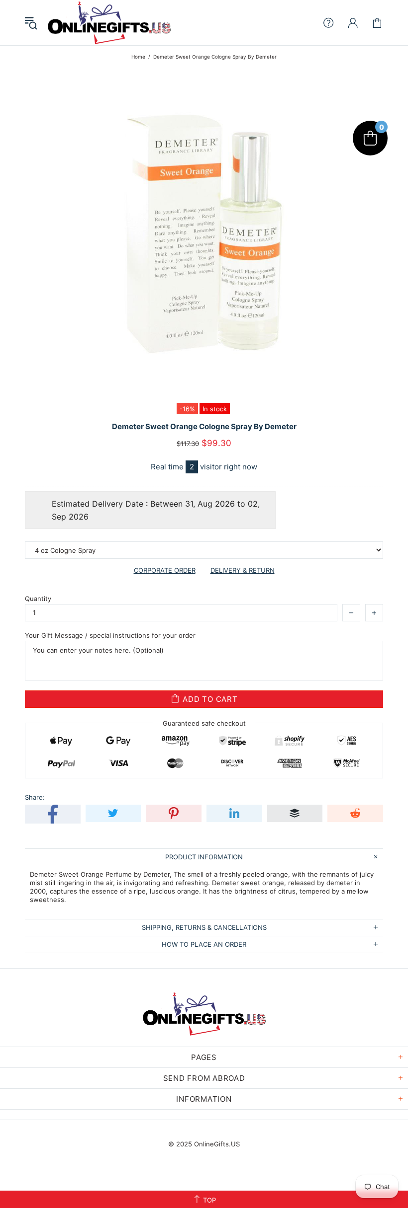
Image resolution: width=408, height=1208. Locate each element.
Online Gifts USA (109, 22)
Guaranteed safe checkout (204, 723)
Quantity (38, 599)
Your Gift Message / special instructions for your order (110, 635)
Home (138, 57)
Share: (35, 797)
